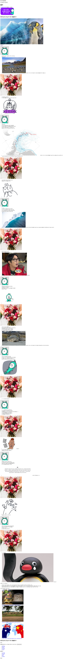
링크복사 (3, 656)
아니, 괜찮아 (2, 2)
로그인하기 (6, 2)
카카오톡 (3, 648)
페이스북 (3, 653)
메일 (2, 655)
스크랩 (1, 45)
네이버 (3, 649)
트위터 (3, 647)
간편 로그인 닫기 (19, 644)
